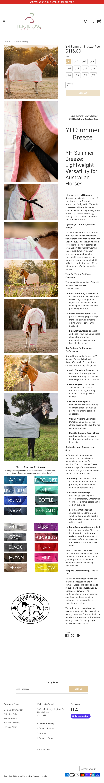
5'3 (77, 68)
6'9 (93, 75)
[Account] (92, 20)
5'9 (93, 68)
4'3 (75, 61)
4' (68, 61)
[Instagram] (76, 709)
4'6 (84, 61)
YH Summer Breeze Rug (19, 42)
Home (6, 42)
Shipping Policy (11, 714)
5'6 (85, 68)
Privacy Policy (10, 727)
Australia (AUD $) (88, 769)
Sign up (78, 689)
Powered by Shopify (40, 776)
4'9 (92, 61)
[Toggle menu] (4, 21)
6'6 (85, 75)
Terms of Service (12, 722)
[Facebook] (72, 709)
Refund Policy (10, 718)
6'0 (69, 75)
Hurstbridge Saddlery (24, 776)
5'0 (69, 68)
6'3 (77, 75)
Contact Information (13, 710)
